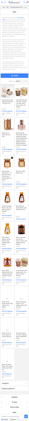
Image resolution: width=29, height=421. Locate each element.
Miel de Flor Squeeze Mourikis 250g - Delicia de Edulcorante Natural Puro (7, 367)
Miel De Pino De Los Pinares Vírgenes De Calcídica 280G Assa (6, 334)
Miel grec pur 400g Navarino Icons (20, 172)
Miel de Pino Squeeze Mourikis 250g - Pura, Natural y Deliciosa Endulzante (7, 208)
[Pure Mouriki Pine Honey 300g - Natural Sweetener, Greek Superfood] (21, 324)
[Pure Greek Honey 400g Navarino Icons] (21, 162)
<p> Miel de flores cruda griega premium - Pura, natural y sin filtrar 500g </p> (21, 273)
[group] (7, 91)
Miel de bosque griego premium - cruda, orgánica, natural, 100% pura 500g (21, 304)
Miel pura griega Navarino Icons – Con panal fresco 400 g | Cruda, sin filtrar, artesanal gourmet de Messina (7, 175)
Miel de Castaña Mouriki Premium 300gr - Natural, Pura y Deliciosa (7, 304)
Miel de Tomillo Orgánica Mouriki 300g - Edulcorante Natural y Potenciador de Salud (7, 273)
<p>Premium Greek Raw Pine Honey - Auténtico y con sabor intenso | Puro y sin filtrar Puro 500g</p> (21, 103)
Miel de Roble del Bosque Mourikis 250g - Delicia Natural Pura (21, 207)
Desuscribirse (13, 419)
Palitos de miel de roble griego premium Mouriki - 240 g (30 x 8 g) (7, 101)
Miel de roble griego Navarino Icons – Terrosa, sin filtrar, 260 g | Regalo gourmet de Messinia (21, 241)
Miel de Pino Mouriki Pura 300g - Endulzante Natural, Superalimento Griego (21, 335)
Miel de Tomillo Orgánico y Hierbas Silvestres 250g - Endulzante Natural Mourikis (6, 241)
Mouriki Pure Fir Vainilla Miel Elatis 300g (6, 134)
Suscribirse (5, 419)
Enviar (26, 416)
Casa (4, 7)
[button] (20, 267)
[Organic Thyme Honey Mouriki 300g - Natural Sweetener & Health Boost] (7, 261)
